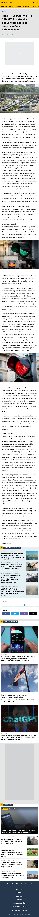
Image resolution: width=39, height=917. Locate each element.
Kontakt (19, 896)
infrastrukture (9, 393)
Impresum (19, 893)
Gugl (26, 449)
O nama (19, 900)
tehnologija (7, 605)
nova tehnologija (14, 531)
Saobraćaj (19, 605)
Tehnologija (5, 12)
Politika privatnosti (19, 907)
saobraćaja (27, 145)
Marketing (19, 889)
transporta (12, 332)
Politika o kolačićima (19, 903)
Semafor (30, 605)
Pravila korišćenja (19, 910)
